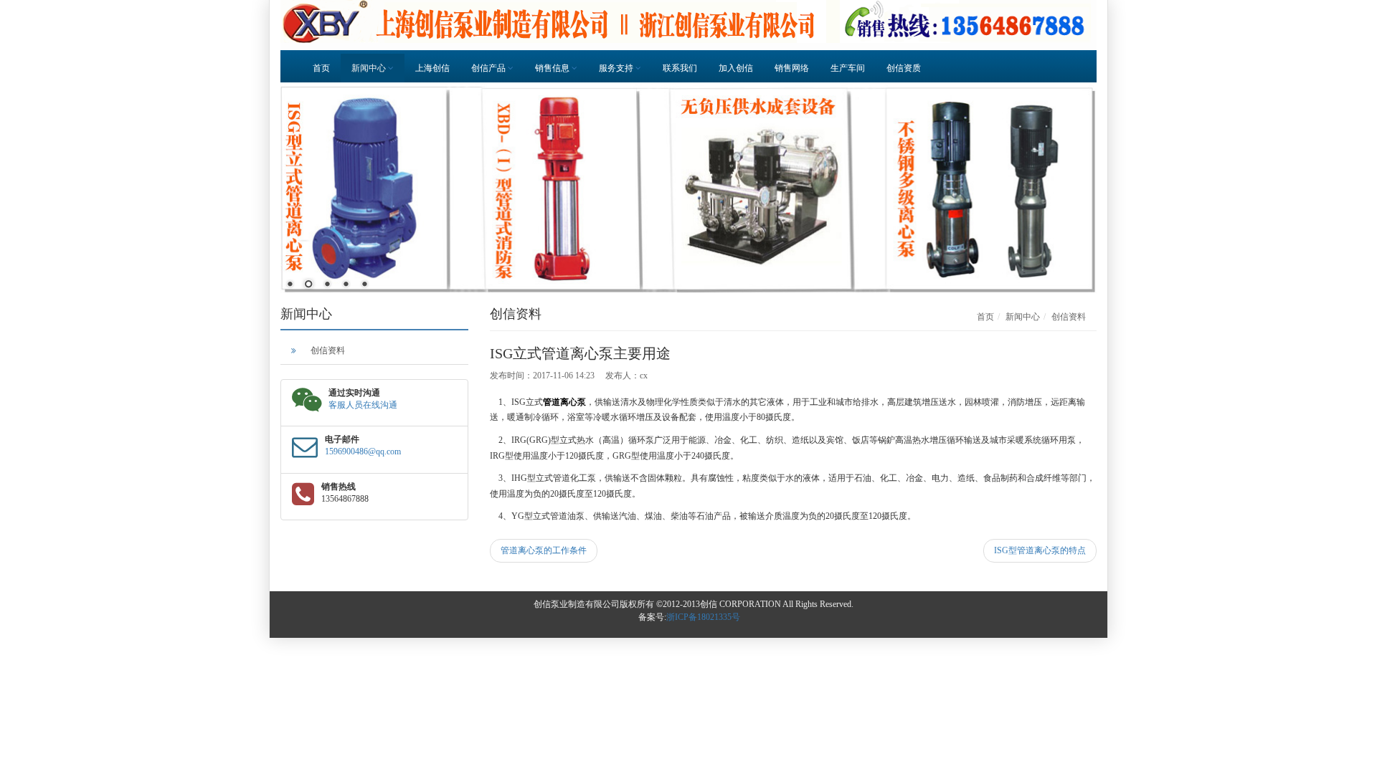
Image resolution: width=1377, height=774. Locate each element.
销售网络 (792, 68)
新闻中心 (369, 68)
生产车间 (848, 68)
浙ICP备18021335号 (703, 617)
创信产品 (489, 68)
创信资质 (903, 68)
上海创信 (432, 68)
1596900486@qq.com (363, 451)
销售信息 (553, 68)
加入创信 (736, 68)
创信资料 (328, 350)
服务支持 (617, 68)
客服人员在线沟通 (362, 405)
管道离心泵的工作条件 (544, 550)
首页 (321, 68)
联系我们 (680, 68)
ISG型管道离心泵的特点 (1040, 550)
